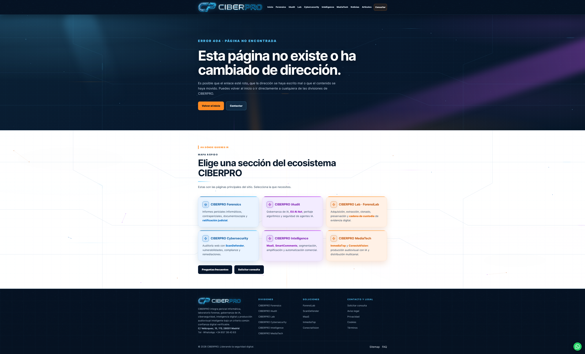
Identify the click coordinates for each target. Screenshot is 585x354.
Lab (299, 7)
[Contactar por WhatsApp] (577, 346)
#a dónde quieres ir (214, 147)
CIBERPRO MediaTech (355, 238)
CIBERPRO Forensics (226, 204)
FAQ (384, 346)
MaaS (306, 316)
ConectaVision (311, 327)
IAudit (292, 7)
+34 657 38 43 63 (226, 332)
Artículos (367, 7)
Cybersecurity (311, 7)
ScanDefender (311, 311)
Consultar (380, 7)
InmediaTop (309, 322)
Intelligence (328, 7)
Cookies (351, 322)
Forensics (281, 7)
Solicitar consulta (249, 269)
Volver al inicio (211, 105)
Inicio (270, 7)
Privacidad (353, 316)
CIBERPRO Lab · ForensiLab (359, 204)
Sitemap (375, 346)
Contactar (236, 105)
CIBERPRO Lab (266, 316)
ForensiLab (309, 305)
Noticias (355, 7)
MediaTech (342, 7)
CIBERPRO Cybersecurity (229, 238)
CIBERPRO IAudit (287, 204)
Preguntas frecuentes (215, 269)
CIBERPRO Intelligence (291, 238)
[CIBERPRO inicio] (230, 7)
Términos (352, 327)
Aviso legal (353, 311)
